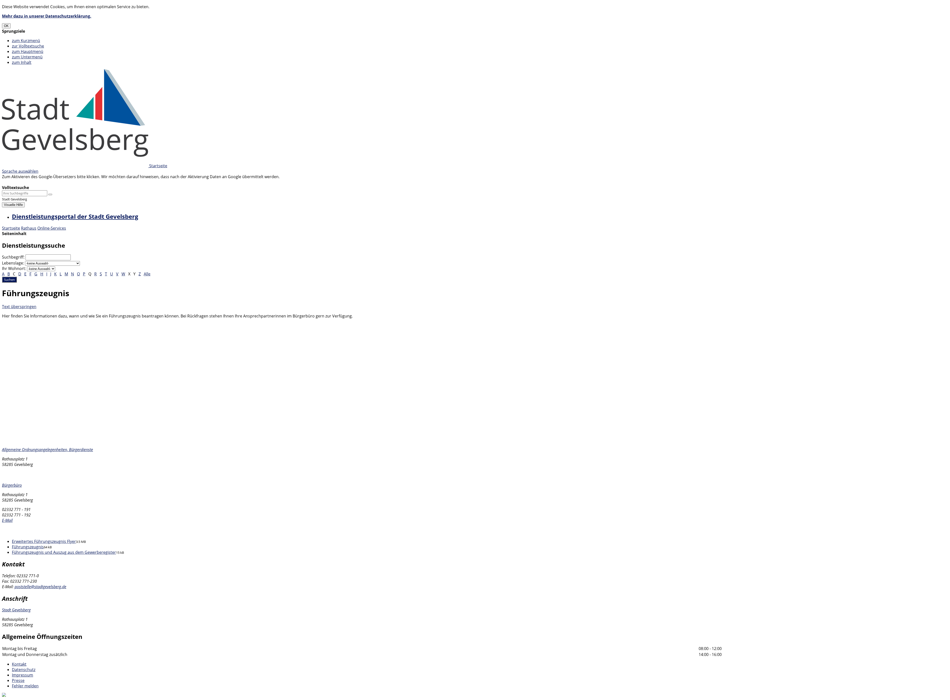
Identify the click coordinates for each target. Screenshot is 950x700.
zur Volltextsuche (28, 46)
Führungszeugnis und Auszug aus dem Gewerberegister (64, 552)
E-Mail (7, 520)
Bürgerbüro (12, 485)
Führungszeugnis (28, 547)
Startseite (11, 228)
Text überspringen (19, 306)
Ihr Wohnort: (14, 268)
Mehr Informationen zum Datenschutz (37, 182)
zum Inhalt (21, 62)
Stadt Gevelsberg (16, 610)
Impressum (22, 675)
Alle (147, 274)
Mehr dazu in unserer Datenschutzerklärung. (46, 16)
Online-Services (51, 228)
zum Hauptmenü (27, 51)
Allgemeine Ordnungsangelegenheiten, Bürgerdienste (47, 449)
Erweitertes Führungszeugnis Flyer (44, 541)
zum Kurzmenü (26, 40)
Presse (18, 680)
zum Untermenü (27, 57)
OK (6, 26)
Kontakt (19, 664)
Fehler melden (25, 686)
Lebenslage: (13, 263)
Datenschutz (23, 669)
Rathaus (28, 228)
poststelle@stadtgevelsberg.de (40, 586)
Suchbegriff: (13, 257)
